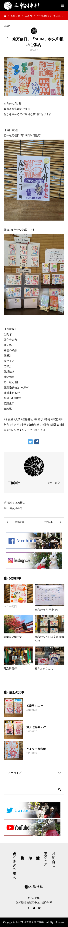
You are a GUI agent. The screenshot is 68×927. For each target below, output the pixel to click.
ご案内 (7, 25)
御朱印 (18, 508)
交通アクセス (46, 857)
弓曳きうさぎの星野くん (14, 863)
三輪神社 (20, 502)
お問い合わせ (54, 857)
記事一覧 (52, 483)
